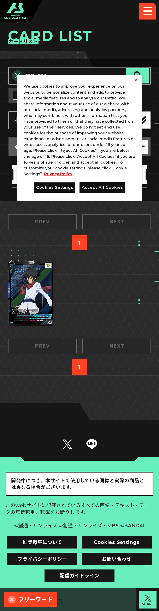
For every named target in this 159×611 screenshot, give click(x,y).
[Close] (135, 80)
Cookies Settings (117, 542)
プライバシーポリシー (42, 559)
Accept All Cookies (102, 187)
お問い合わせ (117, 559)
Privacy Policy (58, 173)
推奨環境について (42, 542)
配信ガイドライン (79, 576)
